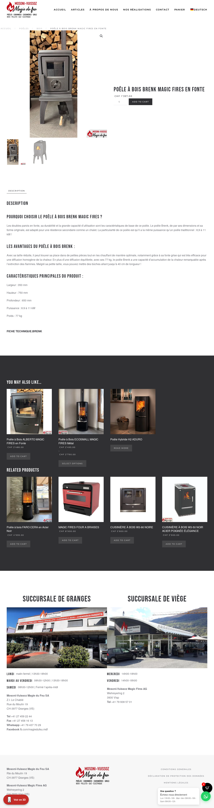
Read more (121, 448)
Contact (162, 9)
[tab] (15, 190)
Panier (179, 9)
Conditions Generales (176, 769)
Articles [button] (78, 9)
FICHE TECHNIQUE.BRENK (24, 331)
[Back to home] (22, 10)
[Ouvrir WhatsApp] (206, 796)
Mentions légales (176, 783)
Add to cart (140, 102)
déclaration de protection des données (176, 776)
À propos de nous (104, 9)
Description (16, 191)
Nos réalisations (137, 9)
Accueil (60, 9)
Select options (72, 463)
